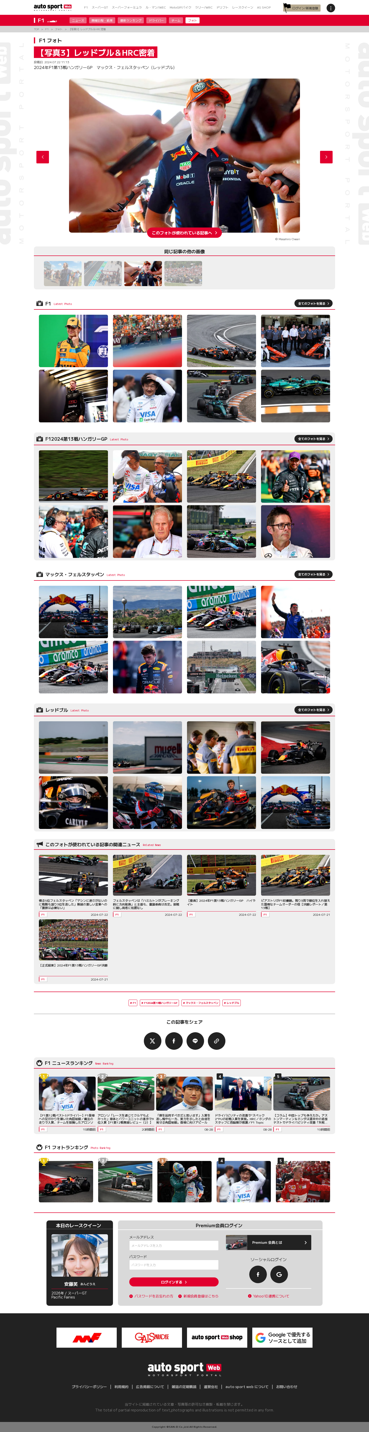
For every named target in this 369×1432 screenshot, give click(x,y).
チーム (175, 20)
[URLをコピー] (216, 1041)
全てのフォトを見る (311, 303)
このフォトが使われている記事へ (182, 233)
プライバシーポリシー (89, 1386)
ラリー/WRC (204, 7)
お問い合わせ (286, 1386)
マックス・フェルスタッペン (202, 1003)
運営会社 (211, 1386)
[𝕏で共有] (152, 1041)
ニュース (78, 20)
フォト (192, 20)
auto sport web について (247, 1386)
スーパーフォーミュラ (127, 7)
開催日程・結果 (102, 20)
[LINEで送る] (195, 1041)
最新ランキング (130, 20)
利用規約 (121, 1386)
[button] (326, 157)
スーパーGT (100, 7)
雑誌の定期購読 (184, 1386)
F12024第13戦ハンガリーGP (160, 1003)
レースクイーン (242, 7)
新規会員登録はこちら (201, 1296)
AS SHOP (264, 7)
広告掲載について (150, 1386)
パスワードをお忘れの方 (154, 1296)
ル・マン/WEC (156, 7)
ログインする (171, 1281)
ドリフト (222, 7)
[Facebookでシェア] (174, 1041)
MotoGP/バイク (180, 7)
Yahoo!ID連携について (271, 1296)
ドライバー (156, 20)
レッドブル (233, 1003)
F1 (86, 7)
